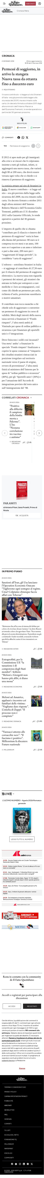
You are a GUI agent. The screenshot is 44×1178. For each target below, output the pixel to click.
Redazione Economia (12, 687)
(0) (30, 442)
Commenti (9, 137)
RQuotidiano (8, 90)
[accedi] (39, 3)
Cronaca (8, 55)
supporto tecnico (8, 1060)
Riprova (22, 1068)
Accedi (11, 1006)
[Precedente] (5, 433)
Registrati (32, 1006)
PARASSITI (10, 503)
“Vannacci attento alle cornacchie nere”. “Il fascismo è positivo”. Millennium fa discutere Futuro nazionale (15, 738)
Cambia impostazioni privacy (15, 1096)
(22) (40, 721)
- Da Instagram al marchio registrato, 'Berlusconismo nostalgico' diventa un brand (17, 898)
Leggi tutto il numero (22, 839)
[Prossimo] (39, 433)
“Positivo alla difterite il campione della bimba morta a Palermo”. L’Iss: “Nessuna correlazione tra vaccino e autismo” (16, 421)
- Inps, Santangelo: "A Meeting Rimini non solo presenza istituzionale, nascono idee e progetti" (20, 873)
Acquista (21, 515)
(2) (41, 686)
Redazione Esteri (10, 649)
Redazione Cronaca (15, 442)
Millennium (8, 750)
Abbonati (30, 3)
